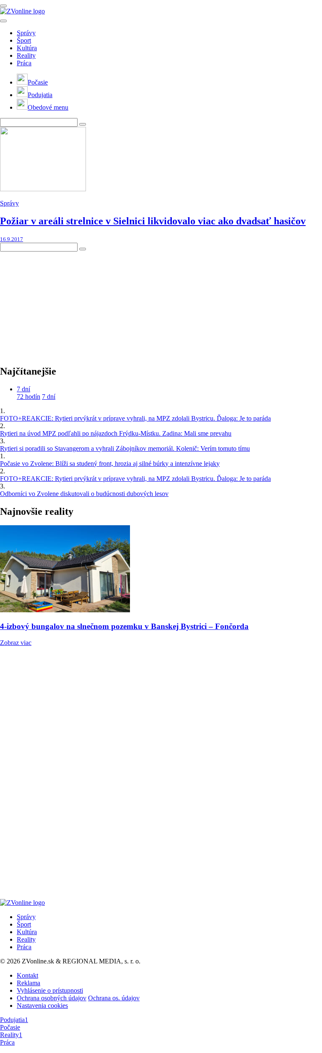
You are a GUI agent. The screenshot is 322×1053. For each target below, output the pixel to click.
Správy (26, 32)
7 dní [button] (23, 389)
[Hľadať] (3, 21)
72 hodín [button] (28, 396)
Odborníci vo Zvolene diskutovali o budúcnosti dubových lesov (84, 493)
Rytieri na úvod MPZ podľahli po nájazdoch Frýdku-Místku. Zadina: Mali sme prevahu (115, 433)
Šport (24, 40)
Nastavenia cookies (42, 1005)
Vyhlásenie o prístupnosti (50, 990)
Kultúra (27, 47)
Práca (24, 63)
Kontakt (27, 975)
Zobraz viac (15, 642)
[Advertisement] (63, 304)
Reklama (28, 982)
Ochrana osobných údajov (51, 998)
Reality (26, 55)
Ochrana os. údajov (114, 998)
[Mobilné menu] (3, 6)
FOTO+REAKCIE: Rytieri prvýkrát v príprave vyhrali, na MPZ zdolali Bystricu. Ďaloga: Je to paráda (135, 418)
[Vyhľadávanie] (82, 124)
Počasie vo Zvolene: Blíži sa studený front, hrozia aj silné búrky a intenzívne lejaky (110, 463)
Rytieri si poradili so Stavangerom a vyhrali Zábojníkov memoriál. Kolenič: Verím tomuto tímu (125, 448)
